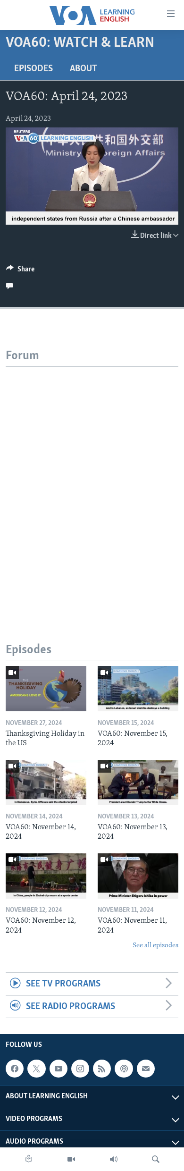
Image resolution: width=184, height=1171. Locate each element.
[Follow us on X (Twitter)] (36, 1069)
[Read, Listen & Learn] (28, 1159)
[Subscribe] (146, 1069)
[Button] (20, 271)
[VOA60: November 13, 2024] (138, 782)
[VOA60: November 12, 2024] (46, 876)
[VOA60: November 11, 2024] (138, 876)
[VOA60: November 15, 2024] (138, 688)
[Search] (156, 1159)
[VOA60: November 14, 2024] (46, 782)
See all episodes (155, 945)
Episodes (33, 69)
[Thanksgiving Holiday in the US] (46, 688)
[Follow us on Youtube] (58, 1069)
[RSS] (102, 1069)
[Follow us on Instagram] (80, 1069)
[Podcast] (124, 1069)
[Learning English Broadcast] (114, 1159)
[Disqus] (92, 485)
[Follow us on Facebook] (15, 1069)
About (83, 69)
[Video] (71, 1159)
